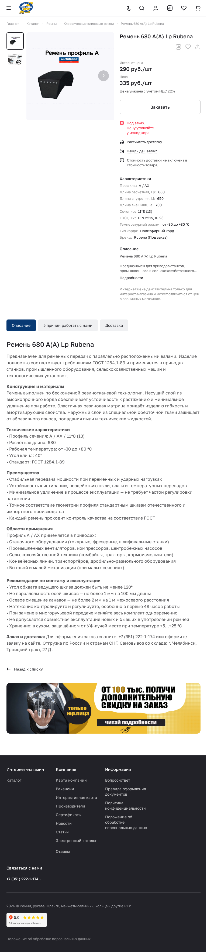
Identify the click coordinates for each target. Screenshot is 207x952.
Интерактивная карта (76, 797)
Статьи (62, 832)
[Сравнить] (178, 47)
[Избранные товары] (184, 8)
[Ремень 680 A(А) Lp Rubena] (70, 76)
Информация (118, 769)
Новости (64, 823)
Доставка (114, 325)
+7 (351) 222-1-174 (22, 879)
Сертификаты (68, 814)
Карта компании (71, 780)
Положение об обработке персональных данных (48, 939)
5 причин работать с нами (67, 325)
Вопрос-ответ (117, 780)
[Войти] (155, 8)
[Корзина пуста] (198, 8)
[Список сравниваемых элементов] (169, 8)
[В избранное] (188, 47)
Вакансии (65, 788)
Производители (70, 806)
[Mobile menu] (8, 8)
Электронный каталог (76, 840)
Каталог (13, 780)
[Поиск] (141, 8)
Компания (66, 769)
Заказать (160, 107)
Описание (21, 325)
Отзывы (63, 851)
